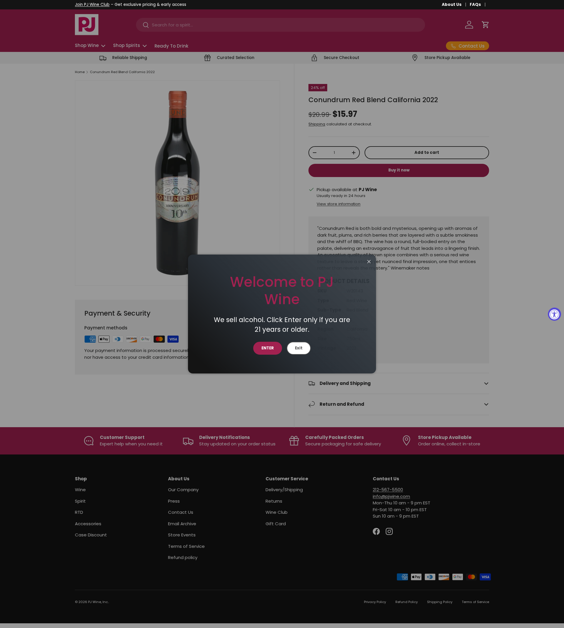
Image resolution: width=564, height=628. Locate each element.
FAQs (475, 4)
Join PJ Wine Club (92, 4)
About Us (451, 4)
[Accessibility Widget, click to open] (554, 314)
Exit (299, 348)
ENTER (267, 348)
